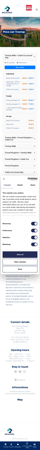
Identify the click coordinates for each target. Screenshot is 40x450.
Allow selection (20, 262)
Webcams (18, 445)
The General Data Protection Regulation (20, 394)
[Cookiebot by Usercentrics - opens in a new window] (28, 178)
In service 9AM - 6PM (27, 445)
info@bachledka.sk (20, 342)
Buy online (20, 67)
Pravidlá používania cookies (20, 391)
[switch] (34, 230)
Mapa (34, 445)
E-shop (5, 445)
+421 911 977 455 (22, 339)
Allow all (20, 254)
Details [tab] (20, 185)
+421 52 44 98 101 (21, 337)
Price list (11, 445)
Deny (20, 269)
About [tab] (32, 185)
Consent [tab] (7, 185)
